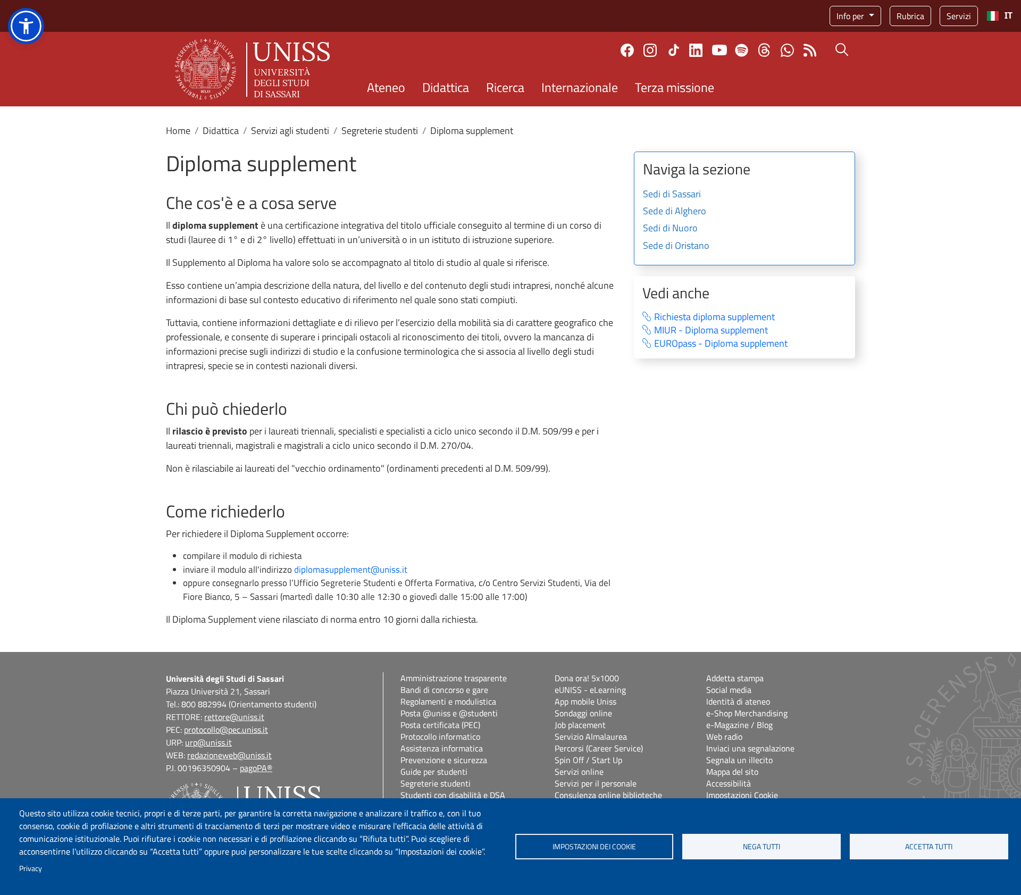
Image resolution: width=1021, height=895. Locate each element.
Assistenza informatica (441, 748)
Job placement (580, 725)
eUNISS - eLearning (590, 690)
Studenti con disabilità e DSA (452, 795)
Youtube (719, 50)
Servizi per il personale (596, 783)
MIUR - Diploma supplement (711, 330)
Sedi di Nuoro (670, 228)
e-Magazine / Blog (739, 725)
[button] (26, 26)
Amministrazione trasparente (453, 678)
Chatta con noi (787, 50)
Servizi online (579, 771)
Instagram (650, 50)
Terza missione (674, 87)
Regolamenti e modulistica (448, 701)
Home (178, 130)
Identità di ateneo (738, 701)
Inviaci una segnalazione (750, 748)
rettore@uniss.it (234, 716)
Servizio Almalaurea (591, 736)
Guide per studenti (433, 771)
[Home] (252, 69)
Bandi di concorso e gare (444, 690)
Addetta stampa (735, 678)
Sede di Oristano (676, 246)
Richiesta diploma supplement (714, 317)
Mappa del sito (732, 771)
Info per (851, 16)
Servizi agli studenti (290, 130)
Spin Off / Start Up (588, 760)
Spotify (741, 50)
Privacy (30, 868)
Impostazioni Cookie (742, 795)
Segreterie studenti (379, 130)
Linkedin (695, 50)
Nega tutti (761, 846)
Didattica (445, 87)
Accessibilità (728, 783)
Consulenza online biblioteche (608, 795)
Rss (810, 50)
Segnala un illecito (739, 760)
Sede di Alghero (674, 211)
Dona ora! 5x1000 (587, 678)
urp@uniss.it (208, 742)
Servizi (959, 16)
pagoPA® (256, 768)
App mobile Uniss (585, 701)
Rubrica (910, 16)
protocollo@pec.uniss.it (226, 729)
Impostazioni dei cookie (594, 846)
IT (1008, 15)
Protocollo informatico (440, 736)
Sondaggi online (583, 713)
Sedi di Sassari (672, 194)
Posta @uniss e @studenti (449, 713)
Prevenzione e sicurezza (443, 760)
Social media (728, 690)
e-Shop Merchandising (747, 713)
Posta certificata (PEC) (440, 725)
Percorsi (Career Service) (599, 748)
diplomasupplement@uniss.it (350, 569)
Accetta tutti (928, 846)
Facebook (627, 50)
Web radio (724, 736)
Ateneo (386, 87)
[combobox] (999, 16)
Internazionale (579, 87)
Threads (764, 50)
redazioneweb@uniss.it (229, 755)
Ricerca (505, 87)
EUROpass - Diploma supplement (721, 343)
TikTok (673, 50)
